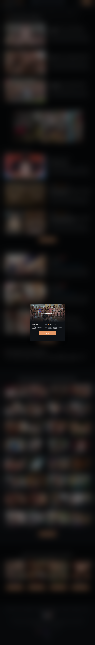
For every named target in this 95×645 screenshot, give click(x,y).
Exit (47, 337)
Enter (47, 333)
